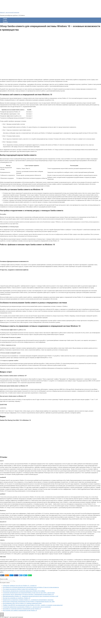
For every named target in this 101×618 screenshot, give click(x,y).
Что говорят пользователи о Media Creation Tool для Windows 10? (20, 589)
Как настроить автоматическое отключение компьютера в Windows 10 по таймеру (24, 591)
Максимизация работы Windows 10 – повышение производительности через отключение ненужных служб (30, 596)
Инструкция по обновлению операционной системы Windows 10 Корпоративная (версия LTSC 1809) (29, 601)
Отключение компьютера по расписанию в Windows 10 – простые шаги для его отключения (26, 606)
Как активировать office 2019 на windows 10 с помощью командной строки (22, 603)
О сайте (5, 20)
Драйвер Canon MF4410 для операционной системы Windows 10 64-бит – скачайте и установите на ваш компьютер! (33, 605)
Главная (5, 18)
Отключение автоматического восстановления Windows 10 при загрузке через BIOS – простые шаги (29, 592)
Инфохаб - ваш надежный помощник (9, 12)
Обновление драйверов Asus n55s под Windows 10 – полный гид (20, 585)
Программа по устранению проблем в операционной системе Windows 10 (22, 608)
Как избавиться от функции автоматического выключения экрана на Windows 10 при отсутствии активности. (31, 587)
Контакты (5, 22)
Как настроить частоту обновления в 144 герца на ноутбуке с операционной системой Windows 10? (28, 594)
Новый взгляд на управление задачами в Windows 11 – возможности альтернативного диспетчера (28, 599)
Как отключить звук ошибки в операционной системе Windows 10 (20, 610)
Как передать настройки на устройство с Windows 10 (16, 598)
